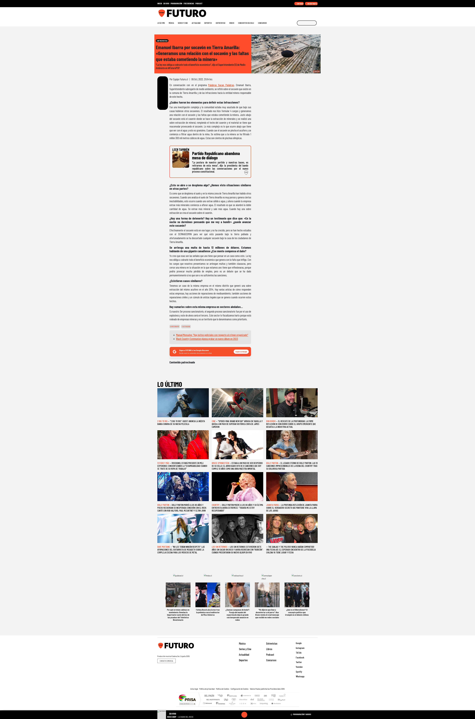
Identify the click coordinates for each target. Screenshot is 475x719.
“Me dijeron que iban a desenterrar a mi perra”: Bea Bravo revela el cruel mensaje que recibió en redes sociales (267, 613)
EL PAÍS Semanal (259, 699)
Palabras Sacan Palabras (221, 85)
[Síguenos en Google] (289, 12)
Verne (266, 699)
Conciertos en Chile (246, 23)
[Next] (256, 715)
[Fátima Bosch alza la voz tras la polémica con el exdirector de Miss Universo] (207, 595)
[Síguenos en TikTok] (297, 12)
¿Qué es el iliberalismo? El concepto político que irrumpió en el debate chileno (297, 612)
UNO (226, 699)
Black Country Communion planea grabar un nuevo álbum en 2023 (207, 338)
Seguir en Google (241, 352)
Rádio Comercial (286, 706)
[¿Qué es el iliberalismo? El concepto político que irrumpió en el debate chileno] (297, 595)
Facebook (299, 657)
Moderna (219, 706)
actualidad (186, 326)
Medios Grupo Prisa (187, 703)
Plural (231, 706)
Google (298, 643)
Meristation (274, 706)
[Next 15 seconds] (250, 715)
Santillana (232, 695)
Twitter (298, 662)
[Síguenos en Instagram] (293, 12)
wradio (233, 699)
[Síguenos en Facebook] (300, 12)
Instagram (299, 647)
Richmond (208, 706)
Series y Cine (183, 23)
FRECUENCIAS (189, 3)
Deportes (208, 23)
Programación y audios (302, 714)
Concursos (262, 23)
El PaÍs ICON (242, 706)
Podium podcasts (208, 702)
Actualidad (196, 23)
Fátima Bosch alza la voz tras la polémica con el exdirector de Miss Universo (208, 612)
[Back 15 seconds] (238, 715)
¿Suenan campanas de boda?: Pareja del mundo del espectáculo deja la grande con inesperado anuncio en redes (238, 614)
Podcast (270, 654)
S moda (252, 706)
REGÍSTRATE (312, 3)
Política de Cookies (222, 689)
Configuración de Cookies (240, 689)
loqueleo (263, 706)
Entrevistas (220, 23)
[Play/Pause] (244, 715)
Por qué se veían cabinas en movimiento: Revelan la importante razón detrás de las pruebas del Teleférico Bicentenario (178, 614)
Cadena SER (257, 695)
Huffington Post (212, 699)
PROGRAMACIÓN (176, 3)
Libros (269, 649)
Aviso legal (194, 689)
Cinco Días (242, 699)
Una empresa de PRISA (187, 697)
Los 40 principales (221, 695)
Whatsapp (299, 676)
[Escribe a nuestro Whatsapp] (316, 12)
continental (252, 699)
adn (273, 695)
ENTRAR (300, 3)
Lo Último (161, 23)
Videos (231, 23)
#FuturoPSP (175, 326)
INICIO (159, 3)
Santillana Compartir (246, 695)
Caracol (282, 695)
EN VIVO (166, 3)
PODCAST (198, 3)
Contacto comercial (166, 661)
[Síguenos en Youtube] (308, 12)
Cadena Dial (274, 699)
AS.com (265, 695)
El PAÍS (209, 695)
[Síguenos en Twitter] (304, 12)
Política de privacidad (207, 689)
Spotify (298, 671)
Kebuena (283, 699)
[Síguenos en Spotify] (312, 12)
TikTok (298, 652)
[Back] (232, 715)
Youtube (299, 666)
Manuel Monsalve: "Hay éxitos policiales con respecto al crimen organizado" (212, 334)
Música (171, 23)
